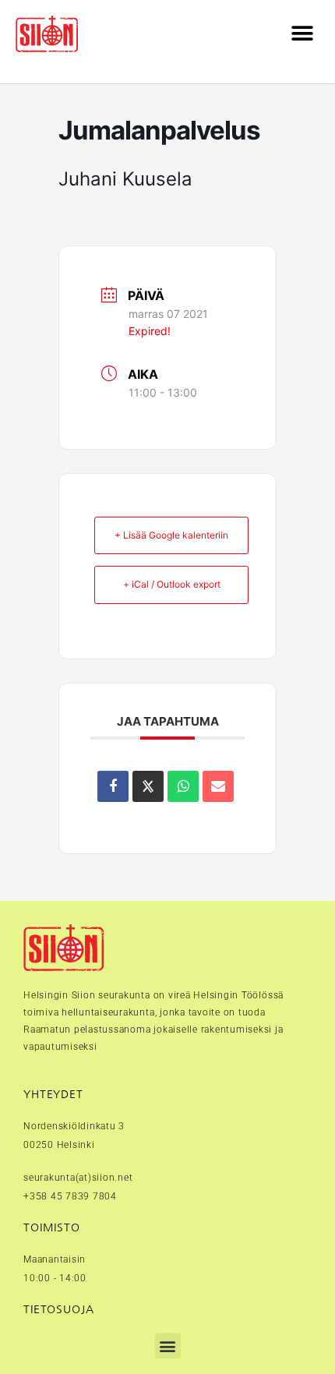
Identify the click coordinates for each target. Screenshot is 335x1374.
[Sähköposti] (218, 786)
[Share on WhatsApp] (183, 786)
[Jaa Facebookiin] (113, 786)
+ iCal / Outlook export (171, 584)
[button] (301, 33)
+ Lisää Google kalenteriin (171, 535)
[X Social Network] (148, 786)
